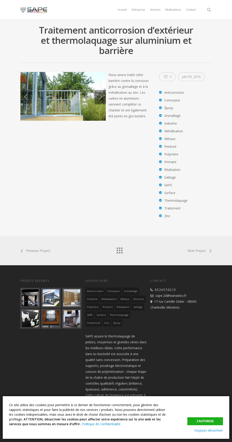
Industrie (92, 299)
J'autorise (205, 421)
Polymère (93, 307)
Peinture (138, 299)
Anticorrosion (95, 291)
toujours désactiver (209, 430)
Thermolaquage (119, 315)
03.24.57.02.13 (165, 289)
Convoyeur (113, 291)
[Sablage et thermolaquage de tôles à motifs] (30, 318)
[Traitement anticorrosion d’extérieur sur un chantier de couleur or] (72, 297)
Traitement (93, 322)
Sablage (138, 307)
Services (155, 10)
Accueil (122, 10)
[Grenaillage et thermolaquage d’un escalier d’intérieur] (30, 297)
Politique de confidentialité (101, 424)
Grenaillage (131, 291)
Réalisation (123, 307)
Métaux (125, 299)
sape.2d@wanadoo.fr (170, 295)
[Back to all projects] (119, 249)
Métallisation (109, 299)
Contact (191, 10)
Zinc (106, 322)
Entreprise (138, 10)
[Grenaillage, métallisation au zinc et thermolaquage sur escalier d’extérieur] (72, 318)
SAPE (90, 315)
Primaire (107, 307)
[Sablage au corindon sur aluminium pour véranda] (51, 297)
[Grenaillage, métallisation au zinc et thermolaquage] (51, 318)
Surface (101, 315)
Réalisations (173, 10)
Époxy (116, 322)
